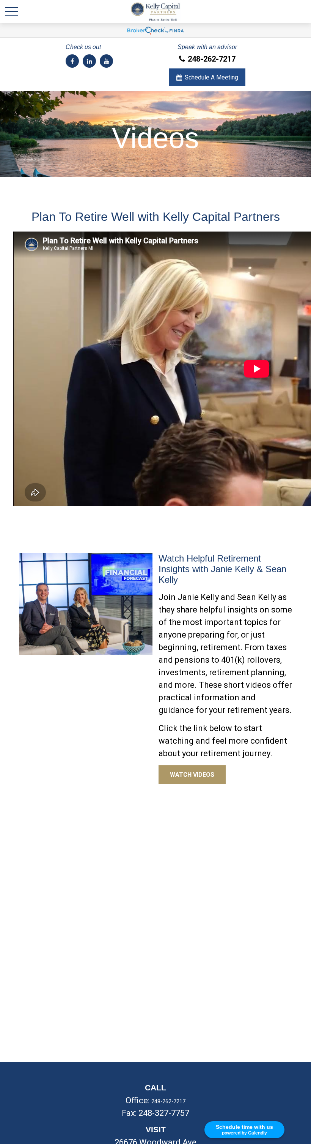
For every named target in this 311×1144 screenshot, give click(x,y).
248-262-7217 (212, 58)
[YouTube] (106, 61)
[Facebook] (72, 61)
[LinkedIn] (89, 61)
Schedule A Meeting (211, 77)
